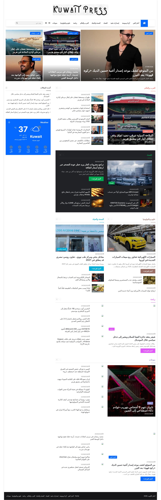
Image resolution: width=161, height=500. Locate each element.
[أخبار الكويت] (80, 9)
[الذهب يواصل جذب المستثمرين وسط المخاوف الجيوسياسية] (149, 280)
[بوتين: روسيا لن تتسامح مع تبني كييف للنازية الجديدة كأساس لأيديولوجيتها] (102, 397)
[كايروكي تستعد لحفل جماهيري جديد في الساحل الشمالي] (102, 464)
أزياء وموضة (126, 23)
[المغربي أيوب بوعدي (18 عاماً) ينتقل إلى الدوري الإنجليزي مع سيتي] (102, 306)
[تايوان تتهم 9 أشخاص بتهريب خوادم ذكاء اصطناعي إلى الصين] (131, 391)
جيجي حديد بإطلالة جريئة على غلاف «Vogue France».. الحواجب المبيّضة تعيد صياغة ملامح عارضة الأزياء (73, 341)
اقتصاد (106, 23)
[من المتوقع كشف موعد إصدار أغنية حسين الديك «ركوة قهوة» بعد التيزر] (118, 55)
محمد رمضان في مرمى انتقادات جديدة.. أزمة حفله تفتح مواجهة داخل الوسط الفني (63, 75)
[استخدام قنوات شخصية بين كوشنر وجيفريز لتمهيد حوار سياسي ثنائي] (97, 108)
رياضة (75, 23)
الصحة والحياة (96, 23)
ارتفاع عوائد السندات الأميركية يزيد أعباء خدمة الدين (136, 291)
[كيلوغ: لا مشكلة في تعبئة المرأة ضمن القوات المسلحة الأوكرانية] (102, 387)
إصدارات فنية (115, 23)
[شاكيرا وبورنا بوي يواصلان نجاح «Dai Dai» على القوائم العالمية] (102, 454)
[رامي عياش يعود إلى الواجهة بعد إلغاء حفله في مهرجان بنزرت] (24, 68)
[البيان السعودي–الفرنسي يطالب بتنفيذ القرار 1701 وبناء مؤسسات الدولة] (97, 119)
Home (77, 496)
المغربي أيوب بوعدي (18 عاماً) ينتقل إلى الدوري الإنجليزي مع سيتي (28, 100)
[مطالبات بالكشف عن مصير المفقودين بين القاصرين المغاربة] (97, 141)
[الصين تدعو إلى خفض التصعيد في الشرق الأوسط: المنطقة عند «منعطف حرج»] (102, 366)
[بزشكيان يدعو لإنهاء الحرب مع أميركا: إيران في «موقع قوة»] (102, 407)
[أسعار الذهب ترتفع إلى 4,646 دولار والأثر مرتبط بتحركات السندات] (97, 203)
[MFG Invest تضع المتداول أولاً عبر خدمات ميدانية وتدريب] (146, 192)
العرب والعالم (84, 23)
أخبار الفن (136, 23)
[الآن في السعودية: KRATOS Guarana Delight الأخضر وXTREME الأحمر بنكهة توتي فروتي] (146, 203)
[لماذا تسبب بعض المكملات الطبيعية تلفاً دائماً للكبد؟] (98, 288)
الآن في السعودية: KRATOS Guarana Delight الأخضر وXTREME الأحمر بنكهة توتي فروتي (123, 205)
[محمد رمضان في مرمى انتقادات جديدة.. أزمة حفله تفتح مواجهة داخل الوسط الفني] (61, 68)
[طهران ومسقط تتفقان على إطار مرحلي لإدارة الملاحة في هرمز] (24, 42)
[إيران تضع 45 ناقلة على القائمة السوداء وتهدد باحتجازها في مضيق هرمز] (102, 376)
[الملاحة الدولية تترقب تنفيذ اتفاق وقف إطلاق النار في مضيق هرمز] (61, 42)
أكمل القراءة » (96, 179)
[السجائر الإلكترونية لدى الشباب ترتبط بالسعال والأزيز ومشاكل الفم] (98, 277)
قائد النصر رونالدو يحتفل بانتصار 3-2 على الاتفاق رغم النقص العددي (27, 109)
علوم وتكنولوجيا (65, 23)
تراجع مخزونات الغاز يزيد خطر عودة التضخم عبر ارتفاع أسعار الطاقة (27, 112)
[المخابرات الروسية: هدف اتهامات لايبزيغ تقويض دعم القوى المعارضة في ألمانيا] (97, 130)
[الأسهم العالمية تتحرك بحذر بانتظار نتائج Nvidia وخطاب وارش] (97, 192)
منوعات (54, 23)
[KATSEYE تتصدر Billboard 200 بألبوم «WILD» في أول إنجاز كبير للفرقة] (102, 326)
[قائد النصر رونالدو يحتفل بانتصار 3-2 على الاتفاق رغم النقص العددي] (102, 316)
